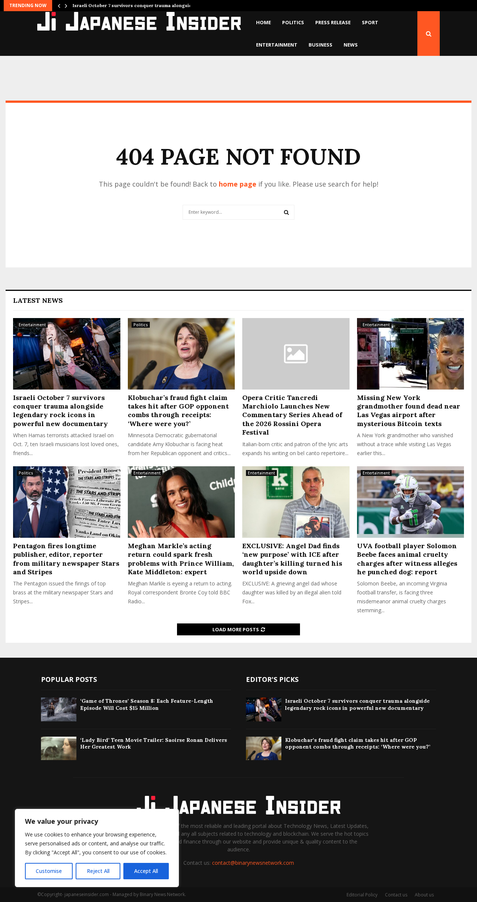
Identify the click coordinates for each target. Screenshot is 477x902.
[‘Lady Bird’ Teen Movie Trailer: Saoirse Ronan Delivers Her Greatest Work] (58, 748)
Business (320, 44)
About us (424, 895)
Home (263, 22)
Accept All (146, 870)
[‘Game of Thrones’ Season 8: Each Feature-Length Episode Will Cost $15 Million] (58, 709)
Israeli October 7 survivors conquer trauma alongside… (135, 5)
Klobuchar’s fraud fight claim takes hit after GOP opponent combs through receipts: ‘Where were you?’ (178, 410)
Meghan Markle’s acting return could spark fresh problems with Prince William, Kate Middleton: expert (181, 558)
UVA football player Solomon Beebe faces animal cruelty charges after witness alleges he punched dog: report (407, 558)
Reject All (98, 870)
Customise (49, 870)
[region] (97, 848)
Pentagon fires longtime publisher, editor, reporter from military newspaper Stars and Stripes (66, 558)
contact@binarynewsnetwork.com (253, 862)
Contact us (396, 895)
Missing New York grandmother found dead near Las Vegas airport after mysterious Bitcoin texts (408, 410)
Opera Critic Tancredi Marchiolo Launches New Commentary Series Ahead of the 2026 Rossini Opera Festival (292, 415)
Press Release (333, 22)
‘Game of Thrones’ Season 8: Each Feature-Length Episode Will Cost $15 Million (146, 704)
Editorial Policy (362, 895)
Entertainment (276, 44)
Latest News (38, 300)
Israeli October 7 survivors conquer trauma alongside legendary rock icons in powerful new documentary (60, 410)
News (351, 44)
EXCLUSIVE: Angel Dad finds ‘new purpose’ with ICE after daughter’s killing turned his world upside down (292, 558)
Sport (370, 22)
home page (237, 184)
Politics (293, 22)
